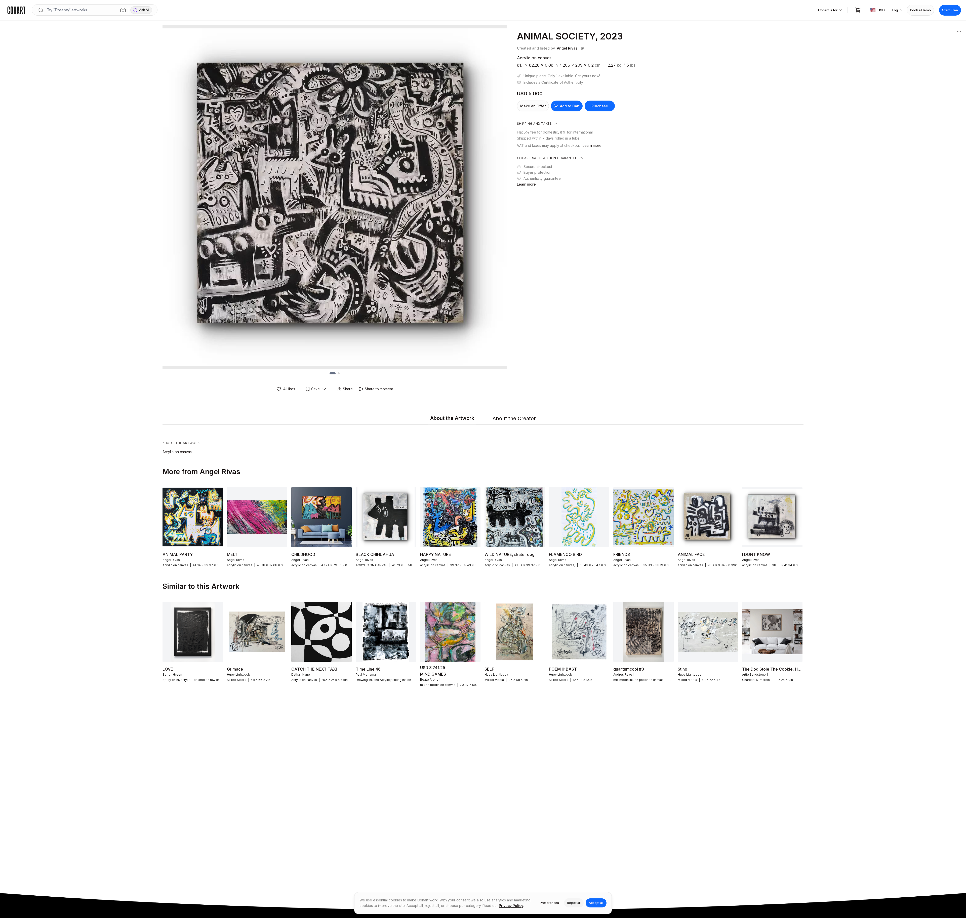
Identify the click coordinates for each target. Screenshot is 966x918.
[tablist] (483, 419)
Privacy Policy (511, 905)
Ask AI (144, 10)
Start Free (950, 10)
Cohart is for (827, 10)
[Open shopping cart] (858, 10)
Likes (289, 389)
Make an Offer (533, 106)
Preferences (549, 903)
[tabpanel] (483, 440)
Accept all (596, 903)
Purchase (599, 106)
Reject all (574, 903)
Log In (897, 10)
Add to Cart (570, 106)
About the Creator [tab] (514, 418)
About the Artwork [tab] (452, 418)
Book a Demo (920, 10)
